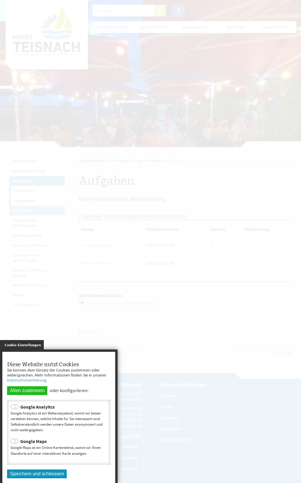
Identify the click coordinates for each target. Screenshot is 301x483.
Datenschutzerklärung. (27, 380)
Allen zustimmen (27, 390)
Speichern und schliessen (37, 473)
